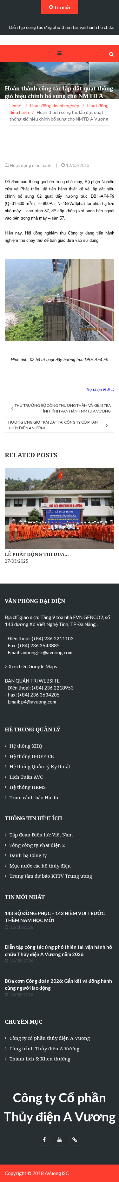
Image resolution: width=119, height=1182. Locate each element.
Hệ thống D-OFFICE (32, 756)
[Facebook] (44, 1140)
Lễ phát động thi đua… (37, 554)
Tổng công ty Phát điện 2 (37, 845)
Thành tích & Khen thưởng (40, 1058)
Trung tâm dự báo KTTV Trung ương (51, 876)
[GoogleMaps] (74, 1140)
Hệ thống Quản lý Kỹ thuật (40, 766)
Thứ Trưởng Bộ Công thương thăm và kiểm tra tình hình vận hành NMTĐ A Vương (63, 408)
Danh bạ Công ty (28, 855)
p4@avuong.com (38, 701)
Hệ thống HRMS (28, 787)
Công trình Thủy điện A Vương (44, 1048)
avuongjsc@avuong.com (46, 652)
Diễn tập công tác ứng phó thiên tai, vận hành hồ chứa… (62, 27)
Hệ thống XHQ (26, 746)
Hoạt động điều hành (30, 165)
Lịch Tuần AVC (26, 777)
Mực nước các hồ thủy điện (40, 865)
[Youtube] (59, 1140)
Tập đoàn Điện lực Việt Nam (41, 834)
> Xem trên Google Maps (31, 666)
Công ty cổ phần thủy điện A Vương (50, 1038)
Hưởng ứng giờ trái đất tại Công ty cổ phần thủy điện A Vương (53, 425)
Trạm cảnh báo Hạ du (34, 797)
